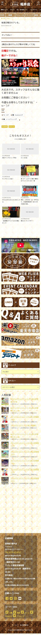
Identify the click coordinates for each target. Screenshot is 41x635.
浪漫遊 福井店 (19, 630)
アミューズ (20, 616)
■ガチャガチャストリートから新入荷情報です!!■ (24, 400)
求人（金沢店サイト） (22, 9)
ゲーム (12, 126)
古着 (10, 613)
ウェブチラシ (33, 9)
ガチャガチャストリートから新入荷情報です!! (25, 418)
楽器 (18, 613)
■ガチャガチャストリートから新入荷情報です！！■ (24, 409)
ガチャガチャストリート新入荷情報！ (24, 425)
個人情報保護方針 (24, 625)
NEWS (5, 126)
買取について (4, 9)
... (18, 634)
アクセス (12, 9)
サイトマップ (15, 625)
